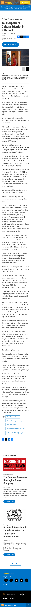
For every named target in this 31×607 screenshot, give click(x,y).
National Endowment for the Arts (16, 428)
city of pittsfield (11, 424)
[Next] (27, 69)
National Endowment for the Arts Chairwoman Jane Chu (17, 433)
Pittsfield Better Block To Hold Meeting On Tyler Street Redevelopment (14, 532)
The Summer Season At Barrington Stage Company (15, 480)
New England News (12, 417)
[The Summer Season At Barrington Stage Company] (14, 464)
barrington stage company (14, 421)
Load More (15, 564)
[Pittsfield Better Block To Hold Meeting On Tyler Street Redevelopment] (14, 515)
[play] (3, 605)
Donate (25, 2)
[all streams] (28, 605)
